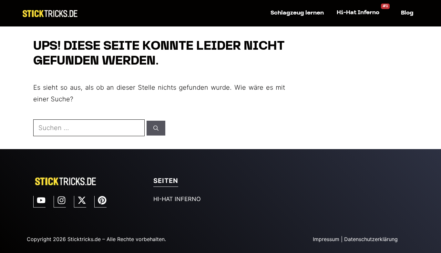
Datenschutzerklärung (371, 239)
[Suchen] (156, 128)
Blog (407, 13)
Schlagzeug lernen (297, 13)
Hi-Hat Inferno (358, 12)
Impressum (326, 239)
